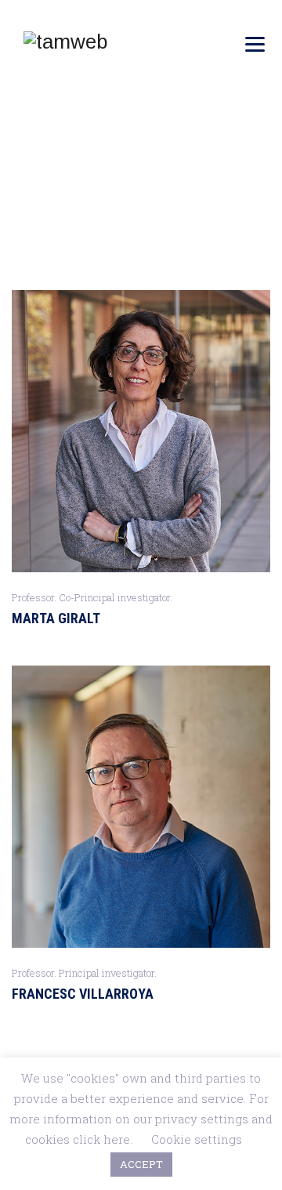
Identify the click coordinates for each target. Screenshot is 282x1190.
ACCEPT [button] (141, 1164)
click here (101, 1139)
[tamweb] (65, 41)
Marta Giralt (56, 618)
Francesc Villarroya (83, 993)
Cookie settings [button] (196, 1139)
